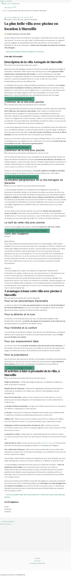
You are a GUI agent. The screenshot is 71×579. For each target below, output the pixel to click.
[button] (35, 507)
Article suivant (6, 524)
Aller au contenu (6, 1)
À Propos (37, 561)
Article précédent (7, 521)
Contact (37, 558)
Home (4, 11)
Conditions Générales (37, 563)
